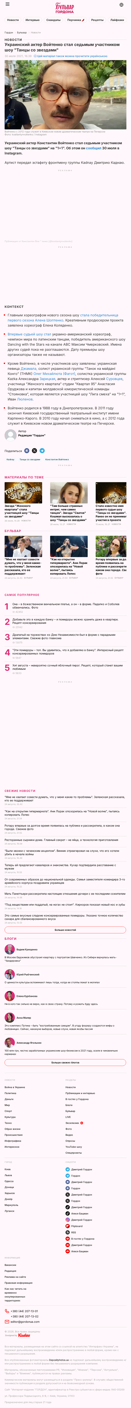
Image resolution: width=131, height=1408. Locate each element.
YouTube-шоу (74, 1146)
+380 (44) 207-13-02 (25, 1316)
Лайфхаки (117, 20)
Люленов (25, 399)
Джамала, (29, 369)
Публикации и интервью (80, 1093)
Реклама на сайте (15, 1276)
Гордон (9, 32)
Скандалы (53, 20)
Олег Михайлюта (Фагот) (54, 374)
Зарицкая (47, 379)
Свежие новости (20, 791)
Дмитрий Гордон (81, 1169)
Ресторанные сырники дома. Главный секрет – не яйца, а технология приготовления (62, 840)
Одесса (9, 1181)
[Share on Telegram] (42, 451)
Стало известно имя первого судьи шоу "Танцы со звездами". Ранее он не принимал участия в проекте (111, 513)
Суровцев (114, 379)
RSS (73, 1232)
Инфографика (13, 1140)
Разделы (71, 1080)
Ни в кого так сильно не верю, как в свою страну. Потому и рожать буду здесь (51, 1003)
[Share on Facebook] (26, 451)
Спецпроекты (74, 1152)
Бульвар (22, 32)
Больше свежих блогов (65, 1062)
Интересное (12, 1146)
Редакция (10, 1270)
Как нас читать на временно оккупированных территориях (15, 1294)
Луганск (9, 1210)
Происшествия (14, 1134)
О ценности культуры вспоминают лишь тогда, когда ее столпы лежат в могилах (52, 982)
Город (8, 1162)
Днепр (8, 1199)
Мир (7, 1105)
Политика (10, 1093)
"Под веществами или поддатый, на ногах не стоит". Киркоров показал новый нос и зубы (65, 904)
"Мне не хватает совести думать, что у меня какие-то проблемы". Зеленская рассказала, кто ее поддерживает (23, 566)
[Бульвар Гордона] (64, 8)
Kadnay (10, 459)
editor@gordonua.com (25, 1321)
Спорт (8, 1111)
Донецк (9, 1187)
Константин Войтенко (57, 459)
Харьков (10, 1193)
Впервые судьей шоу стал (29, 334)
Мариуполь (11, 1205)
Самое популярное (22, 595)
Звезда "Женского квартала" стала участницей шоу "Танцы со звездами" (22, 511)
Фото (69, 1128)
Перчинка (74, 20)
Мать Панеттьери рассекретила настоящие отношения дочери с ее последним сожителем (65, 893)
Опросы (70, 1140)
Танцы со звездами (30, 459)
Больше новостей (65, 929)
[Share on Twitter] (34, 451)
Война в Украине (15, 1087)
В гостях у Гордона (77, 1099)
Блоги (11, 938)
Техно (8, 1122)
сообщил (93, 148)
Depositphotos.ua (59, 1359)
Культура (10, 1117)
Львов (8, 1175)
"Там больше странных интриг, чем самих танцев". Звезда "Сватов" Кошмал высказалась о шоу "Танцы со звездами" (68, 513)
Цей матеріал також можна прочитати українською (72, 56)
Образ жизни (12, 1128)
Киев (8, 1169)
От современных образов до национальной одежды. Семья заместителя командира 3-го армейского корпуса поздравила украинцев (65, 881)
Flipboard (77, 1226)
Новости (13, 20)
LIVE (68, 1117)
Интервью (33, 20)
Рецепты (97, 20)
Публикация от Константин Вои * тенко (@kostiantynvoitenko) (38, 241)
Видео (69, 1134)
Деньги (9, 1099)
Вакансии (10, 1264)
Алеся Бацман (79, 1213)
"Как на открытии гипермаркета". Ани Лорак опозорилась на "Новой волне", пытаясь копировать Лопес (68, 566)
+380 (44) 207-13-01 (24, 1311)
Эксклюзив (72, 1122)
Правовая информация (18, 1282)
